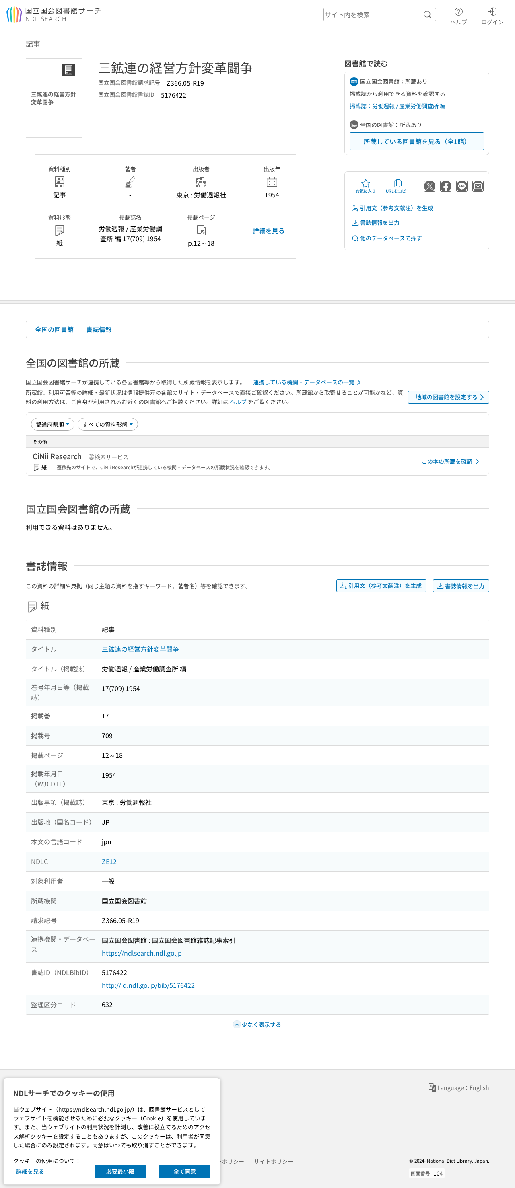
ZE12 (109, 861)
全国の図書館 (54, 329)
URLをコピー (398, 191)
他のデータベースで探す (391, 238)
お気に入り (366, 191)
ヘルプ (458, 21)
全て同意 (184, 1171)
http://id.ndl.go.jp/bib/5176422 (148, 985)
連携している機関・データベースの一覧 (303, 382)
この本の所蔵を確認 (447, 461)
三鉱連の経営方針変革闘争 (140, 649)
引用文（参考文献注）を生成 (396, 208)
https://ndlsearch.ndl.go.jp (142, 953)
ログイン (492, 21)
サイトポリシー (273, 1161)
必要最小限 (120, 1171)
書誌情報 (99, 329)
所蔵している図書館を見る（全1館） (417, 141)
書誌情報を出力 (380, 222)
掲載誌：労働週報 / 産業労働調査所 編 (397, 106)
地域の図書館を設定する (447, 397)
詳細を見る (269, 230)
